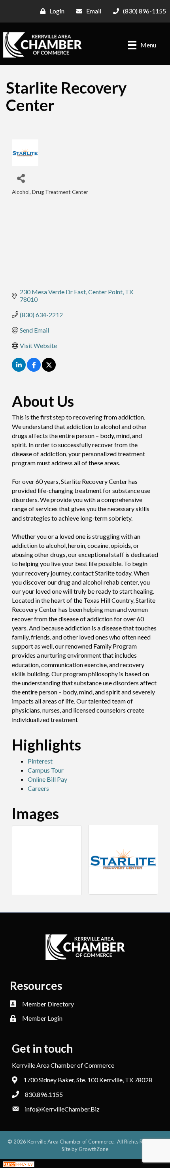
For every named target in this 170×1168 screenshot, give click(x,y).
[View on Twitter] (49, 369)
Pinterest (40, 761)
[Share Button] (21, 178)
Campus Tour (46, 770)
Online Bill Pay (47, 779)
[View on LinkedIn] (19, 369)
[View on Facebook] (34, 369)
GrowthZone (93, 1149)
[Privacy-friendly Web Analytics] (18, 1163)
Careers (38, 788)
